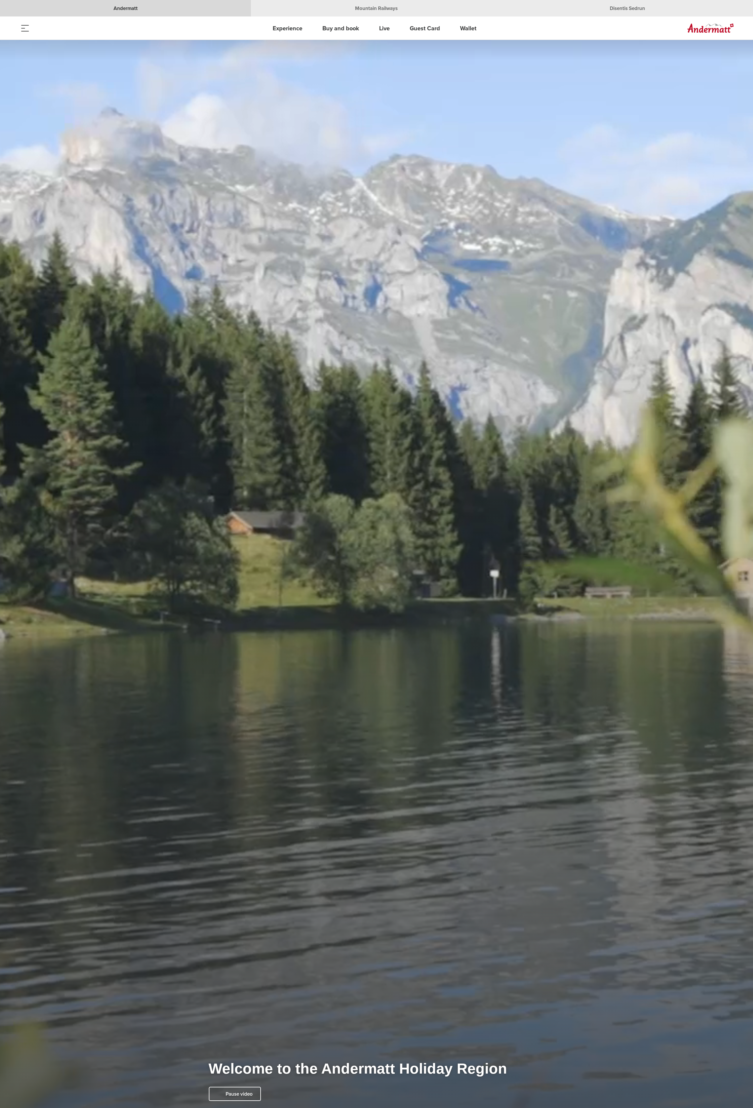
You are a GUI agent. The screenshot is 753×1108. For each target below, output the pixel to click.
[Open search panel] (39, 28)
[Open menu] (25, 28)
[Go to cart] (54, 28)
